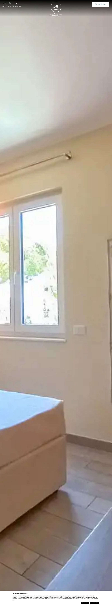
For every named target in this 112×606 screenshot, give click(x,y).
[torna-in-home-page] (56, 10)
